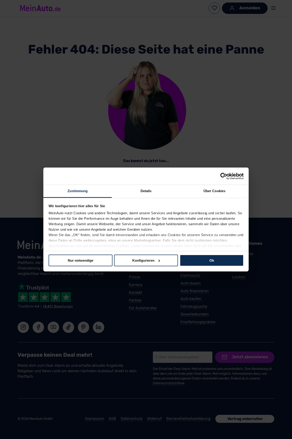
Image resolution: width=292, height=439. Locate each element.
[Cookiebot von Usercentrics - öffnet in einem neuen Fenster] (224, 176)
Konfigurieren (143, 260)
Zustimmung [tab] (78, 191)
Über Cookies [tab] (214, 191)
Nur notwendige (80, 260)
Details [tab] (146, 191)
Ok (211, 260)
